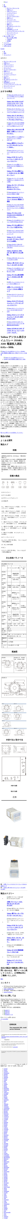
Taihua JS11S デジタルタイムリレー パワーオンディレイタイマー (15, 303)
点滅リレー (10, 28)
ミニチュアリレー (12, 13)
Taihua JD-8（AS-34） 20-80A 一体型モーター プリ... (15, 940)
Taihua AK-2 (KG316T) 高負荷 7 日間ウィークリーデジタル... (15, 131)
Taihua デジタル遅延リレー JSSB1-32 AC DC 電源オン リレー (15, 173)
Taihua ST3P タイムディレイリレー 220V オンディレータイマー (15, 159)
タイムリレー (10, 14)
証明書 (9, 41)
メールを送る (4, 1019)
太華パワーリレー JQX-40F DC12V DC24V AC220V (15, 903)
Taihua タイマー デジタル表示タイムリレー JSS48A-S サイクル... (15, 187)
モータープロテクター (13, 16)
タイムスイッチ (11, 19)
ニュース (6, 42)
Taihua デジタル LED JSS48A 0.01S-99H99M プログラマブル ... (15, 215)
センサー (9, 23)
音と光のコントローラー (14, 26)
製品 (5, 6)
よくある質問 (7, 44)
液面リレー (10, 24)
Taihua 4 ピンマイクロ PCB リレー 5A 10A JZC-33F (15, 962)
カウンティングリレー (13, 21)
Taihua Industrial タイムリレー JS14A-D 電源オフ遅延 (15, 199)
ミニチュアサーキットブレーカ (15, 31)
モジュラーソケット (12, 32)
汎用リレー (10, 9)
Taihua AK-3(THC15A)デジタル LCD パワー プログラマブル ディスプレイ (15, 103)
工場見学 (9, 39)
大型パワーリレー (12, 11)
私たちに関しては (9, 36)
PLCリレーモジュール (13, 8)
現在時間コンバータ (12, 29)
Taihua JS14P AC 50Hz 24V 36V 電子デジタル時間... (15, 253)
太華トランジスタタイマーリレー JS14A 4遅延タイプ (15, 289)
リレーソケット (11, 34)
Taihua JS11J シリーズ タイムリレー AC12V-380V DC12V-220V (15, 317)
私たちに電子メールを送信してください (12, 432)
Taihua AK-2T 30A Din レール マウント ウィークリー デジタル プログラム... (15, 117)
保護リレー (10, 18)
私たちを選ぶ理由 (12, 37)
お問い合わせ (7, 46)
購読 (2, 979)
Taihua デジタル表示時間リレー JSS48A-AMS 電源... (15, 277)
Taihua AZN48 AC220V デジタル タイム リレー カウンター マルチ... (15, 330)
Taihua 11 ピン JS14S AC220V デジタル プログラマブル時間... (15, 239)
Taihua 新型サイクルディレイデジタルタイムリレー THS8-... (15, 145)
